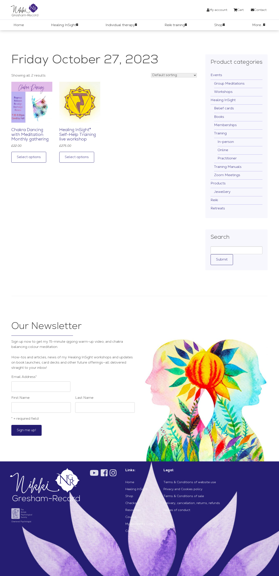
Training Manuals (228, 167)
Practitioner (227, 158)
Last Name (84, 398)
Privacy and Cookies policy (182, 489)
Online (223, 150)
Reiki (214, 200)
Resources (133, 510)
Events (216, 75)
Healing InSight (223, 100)
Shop (129, 496)
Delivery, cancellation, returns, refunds (191, 503)
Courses (131, 517)
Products (218, 183)
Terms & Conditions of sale (183, 496)
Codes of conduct (176, 510)
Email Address (24, 377)
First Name (20, 398)
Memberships (225, 125)
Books (219, 117)
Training (220, 133)
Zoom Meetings (227, 175)
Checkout (132, 503)
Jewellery (222, 192)
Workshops (223, 92)
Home (129, 482)
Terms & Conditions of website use (189, 482)
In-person (226, 142)
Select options (29, 157)
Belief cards (224, 108)
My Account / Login (140, 524)
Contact (131, 531)
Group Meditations (229, 83)
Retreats (218, 208)
